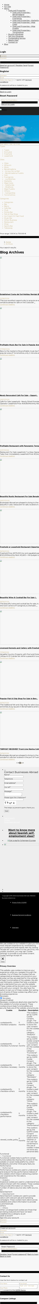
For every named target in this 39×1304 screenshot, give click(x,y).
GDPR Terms (20, 1290)
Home (6, 5)
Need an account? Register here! (13, 65)
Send (19, 1292)
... (34, 302)
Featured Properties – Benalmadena (21, 14)
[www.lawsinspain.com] (22, 841)
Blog (6, 44)
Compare (18, 1303)
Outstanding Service (16, 38)
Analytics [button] (3, 1178)
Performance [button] (5, 1166)
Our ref (7, 787)
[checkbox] (1, 1290)
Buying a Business (15, 34)
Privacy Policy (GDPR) (19, 902)
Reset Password (19, 102)
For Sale (7, 7)
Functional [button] (4, 1154)
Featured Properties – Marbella (25, 20)
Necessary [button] (4, 996)
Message (8, 791)
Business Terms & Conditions (21, 915)
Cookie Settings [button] (6, 955)
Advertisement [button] (6, 1192)
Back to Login (5, 92)
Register (19, 88)
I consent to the (14, 1290)
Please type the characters (15, 797)
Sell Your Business (15, 36)
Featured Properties (16, 11)
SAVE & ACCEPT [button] (6, 1216)
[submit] (5, 770)
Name (7, 775)
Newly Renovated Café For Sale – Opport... (19, 395)
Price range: (4, 234)
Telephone (8, 779)
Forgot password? (19, 1254)
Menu (6, 9)
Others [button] (3, 1206)
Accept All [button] (17, 955)
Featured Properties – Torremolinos (21, 31)
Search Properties (19, 237)
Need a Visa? (13, 40)
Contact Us (12, 42)
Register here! (6, 1254)
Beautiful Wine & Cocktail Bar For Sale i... (18, 598)
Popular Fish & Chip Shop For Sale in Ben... (19, 699)
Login (19, 62)
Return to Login (8, 104)
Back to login (32, 1254)
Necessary (6, 998)
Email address (10, 783)
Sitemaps (15, 927)
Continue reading (7, 304)
